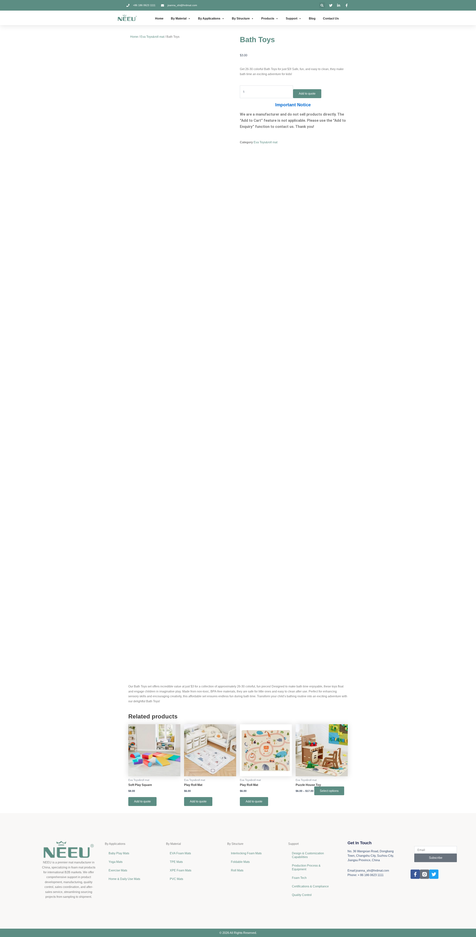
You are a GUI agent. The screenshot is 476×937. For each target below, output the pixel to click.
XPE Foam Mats (180, 870)
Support (291, 18)
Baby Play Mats (119, 853)
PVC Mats (176, 879)
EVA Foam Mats (180, 853)
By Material (178, 18)
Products (267, 18)
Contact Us (331, 18)
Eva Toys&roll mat (152, 36)
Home (159, 18)
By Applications (209, 18)
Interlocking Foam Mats (246, 853)
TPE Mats (176, 861)
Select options (329, 790)
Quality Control (302, 894)
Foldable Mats (240, 861)
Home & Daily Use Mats (124, 879)
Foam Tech (299, 877)
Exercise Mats (118, 870)
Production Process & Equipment (306, 867)
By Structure (241, 18)
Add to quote (307, 93)
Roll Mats (237, 870)
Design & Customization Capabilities (308, 855)
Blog (312, 18)
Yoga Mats (116, 861)
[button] (322, 5)
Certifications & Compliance (310, 886)
